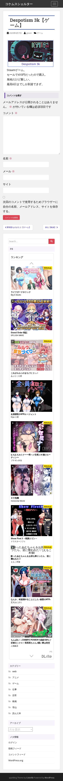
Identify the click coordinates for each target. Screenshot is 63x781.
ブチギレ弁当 (16, 460)
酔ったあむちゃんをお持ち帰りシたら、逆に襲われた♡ (31, 557)
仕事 (14, 689)
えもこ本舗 (15, 561)
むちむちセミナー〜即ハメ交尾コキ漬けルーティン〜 (31, 456)
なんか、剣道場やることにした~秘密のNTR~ (31, 599)
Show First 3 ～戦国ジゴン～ (24, 538)
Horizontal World (18, 500)
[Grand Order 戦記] (31, 314)
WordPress (49, 777)
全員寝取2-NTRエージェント (23, 414)
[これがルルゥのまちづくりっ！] (31, 355)
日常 (14, 695)
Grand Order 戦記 (19, 332)
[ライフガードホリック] (31, 278)
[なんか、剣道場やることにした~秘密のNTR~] (31, 581)
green (29, 33)
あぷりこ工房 (16, 376)
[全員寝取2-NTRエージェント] (31, 396)
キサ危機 (15, 498)
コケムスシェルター (19, 4)
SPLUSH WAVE (17, 335)
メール (9, 171)
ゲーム (40, 33)
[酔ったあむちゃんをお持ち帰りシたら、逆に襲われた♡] (31, 550)
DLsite (46, 656)
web (14, 671)
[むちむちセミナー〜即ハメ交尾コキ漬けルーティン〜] (31, 436)
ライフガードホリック (21, 292)
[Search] (51, 241)
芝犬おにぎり (16, 602)
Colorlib (29, 777)
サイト (7, 184)
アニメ (15, 677)
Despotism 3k (31, 64)
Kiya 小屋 (15, 417)
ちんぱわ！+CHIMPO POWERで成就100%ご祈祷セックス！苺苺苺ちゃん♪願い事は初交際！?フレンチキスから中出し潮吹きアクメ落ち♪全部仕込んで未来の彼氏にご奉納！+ (31, 644)
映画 (14, 701)
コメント (10, 113)
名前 (7, 158)
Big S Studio (16, 294)
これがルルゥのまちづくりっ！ (25, 373)
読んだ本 (16, 713)
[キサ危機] (31, 480)
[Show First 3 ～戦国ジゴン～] (31, 520)
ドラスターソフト (18, 541)
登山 (14, 707)
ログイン (12, 742)
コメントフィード (17, 754)
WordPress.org (15, 760)
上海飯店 (14, 645)
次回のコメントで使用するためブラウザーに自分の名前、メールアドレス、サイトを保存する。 (30, 206)
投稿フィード (14, 748)
